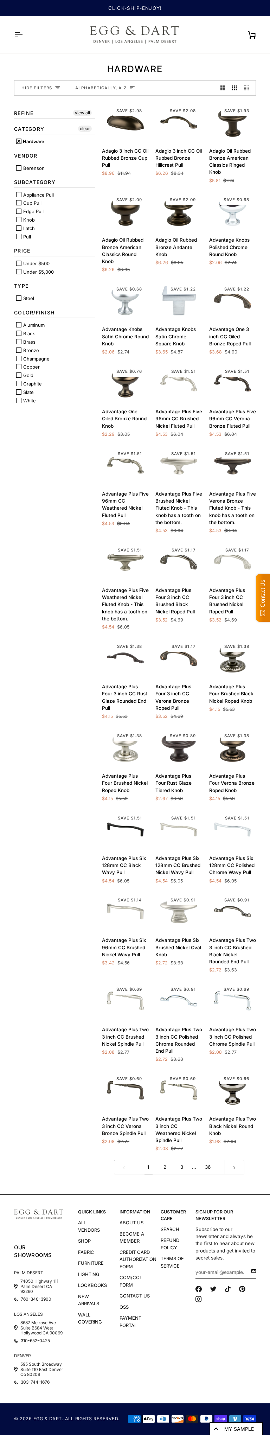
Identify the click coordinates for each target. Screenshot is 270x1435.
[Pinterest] (242, 1289)
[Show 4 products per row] (248, 88)
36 (208, 1167)
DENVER (22, 1355)
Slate (28, 392)
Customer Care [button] (173, 1215)
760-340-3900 (36, 1299)
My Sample (239, 1429)
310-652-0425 (35, 1340)
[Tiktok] (228, 1289)
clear (85, 128)
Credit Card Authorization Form (138, 1259)
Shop (84, 1241)
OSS (124, 1307)
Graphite (32, 384)
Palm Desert (28, 1272)
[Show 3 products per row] (234, 88)
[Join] (251, 1271)
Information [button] (135, 1211)
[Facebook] (198, 1289)
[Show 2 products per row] (223, 88)
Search (170, 1229)
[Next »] (234, 1167)
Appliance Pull (38, 195)
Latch (28, 228)
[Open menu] (24, 34)
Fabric (86, 1252)
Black (28, 333)
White (29, 400)
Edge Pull (33, 211)
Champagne (36, 359)
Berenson (33, 168)
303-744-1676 (35, 1382)
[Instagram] (198, 1299)
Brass (29, 342)
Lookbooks (92, 1285)
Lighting (88, 1274)
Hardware (33, 141)
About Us (131, 1222)
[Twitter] (213, 1289)
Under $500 (36, 263)
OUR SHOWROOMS (33, 1251)
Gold (27, 375)
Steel (28, 298)
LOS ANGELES (28, 1314)
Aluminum (33, 325)
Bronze (30, 350)
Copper (31, 367)
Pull (26, 237)
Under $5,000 (38, 272)
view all (82, 112)
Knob (28, 220)
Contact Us (135, 1296)
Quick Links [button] (92, 1211)
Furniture (91, 1263)
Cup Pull (31, 203)
